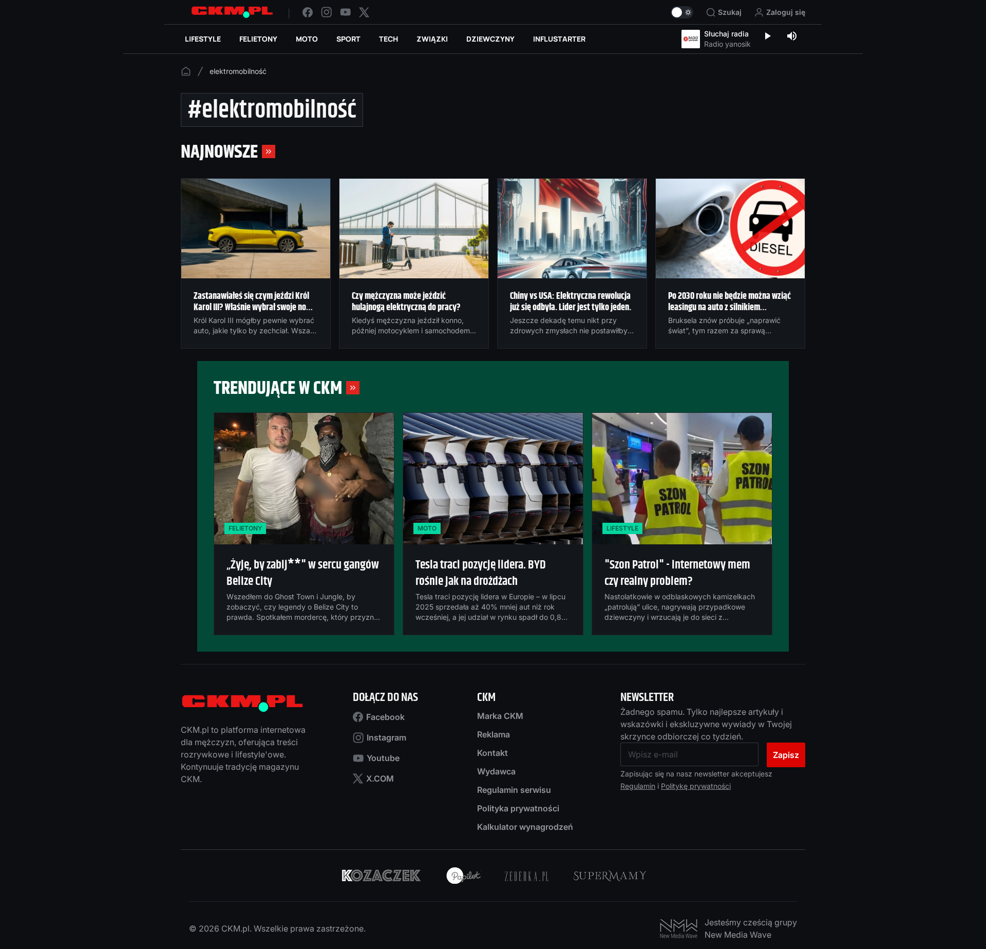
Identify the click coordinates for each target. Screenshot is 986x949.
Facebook (385, 717)
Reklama (493, 734)
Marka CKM (500, 716)
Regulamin (637, 786)
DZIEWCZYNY (490, 39)
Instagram (386, 737)
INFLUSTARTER (559, 39)
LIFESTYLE (203, 39)
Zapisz (786, 755)
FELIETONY (258, 39)
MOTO (307, 39)
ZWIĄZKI (432, 39)
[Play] (767, 37)
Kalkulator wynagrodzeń (525, 827)
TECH (388, 39)
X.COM (380, 778)
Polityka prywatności (518, 808)
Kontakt (492, 753)
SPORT (348, 39)
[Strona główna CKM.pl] (232, 12)
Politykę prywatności (696, 786)
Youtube (383, 758)
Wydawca (496, 771)
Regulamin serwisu (514, 790)
